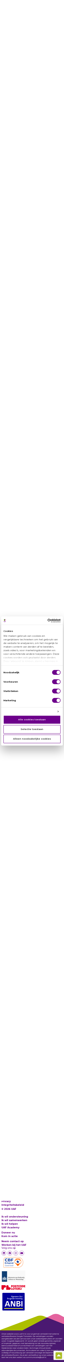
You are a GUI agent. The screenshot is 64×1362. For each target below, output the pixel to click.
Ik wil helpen (9, 1223)
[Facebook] (9, 1253)
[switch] (56, 681)
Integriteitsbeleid (12, 1204)
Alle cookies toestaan (32, 719)
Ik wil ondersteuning (14, 1216)
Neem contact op (12, 1241)
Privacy (6, 1201)
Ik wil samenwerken (14, 1220)
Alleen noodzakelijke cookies (32, 738)
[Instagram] (15, 1253)
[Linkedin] (3, 1253)
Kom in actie (9, 1236)
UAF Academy (10, 1227)
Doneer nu (8, 1232)
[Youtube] (21, 1253)
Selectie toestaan (32, 729)
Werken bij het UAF (13, 1244)
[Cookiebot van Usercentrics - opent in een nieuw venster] (48, 621)
